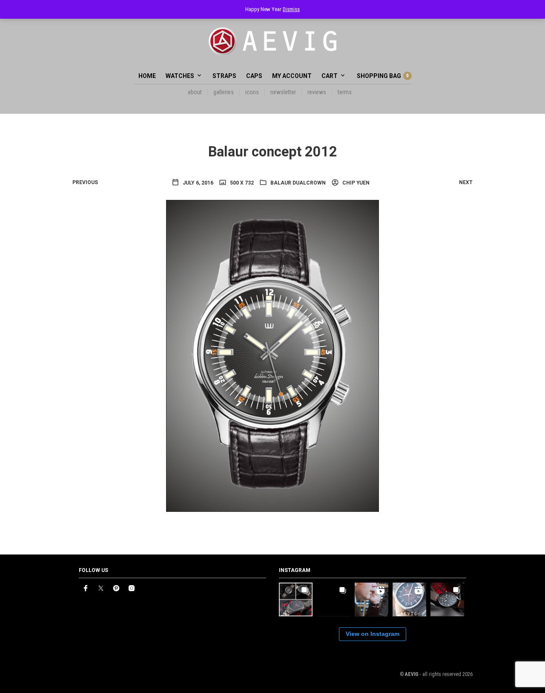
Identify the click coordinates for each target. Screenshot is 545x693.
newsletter (283, 92)
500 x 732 (241, 183)
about (195, 92)
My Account (292, 75)
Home (147, 75)
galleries (223, 92)
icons (252, 92)
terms (345, 92)
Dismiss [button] (291, 9)
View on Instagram (372, 633)
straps (224, 75)
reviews (316, 92)
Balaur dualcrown (298, 183)
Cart (329, 75)
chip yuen (355, 183)
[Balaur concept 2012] (272, 355)
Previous (85, 182)
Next (466, 182)
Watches (180, 75)
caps (254, 75)
